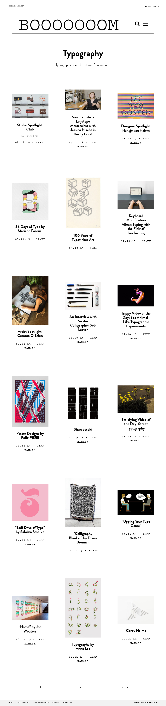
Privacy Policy (23, 702)
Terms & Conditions (41, 702)
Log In (148, 6)
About (10, 702)
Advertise (67, 702)
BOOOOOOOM (68, 24)
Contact (57, 702)
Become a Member (16, 6)
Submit (156, 6)
